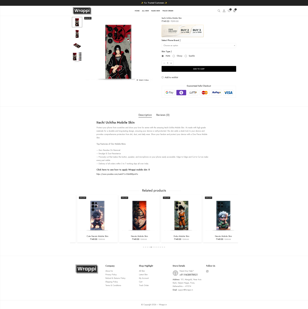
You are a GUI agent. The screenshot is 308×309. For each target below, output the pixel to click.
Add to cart (199, 69)
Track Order (144, 285)
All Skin (142, 271)
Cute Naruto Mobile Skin (91, 236)
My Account (144, 278)
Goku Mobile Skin (175, 236)
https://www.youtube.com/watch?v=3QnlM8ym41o (117, 174)
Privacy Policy (111, 274)
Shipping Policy (111, 281)
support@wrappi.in (185, 289)
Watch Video (144, 80)
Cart (140, 281)
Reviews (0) (163, 115)
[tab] (145, 114)
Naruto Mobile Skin (133, 236)
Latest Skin (143, 274)
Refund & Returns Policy (115, 278)
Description (145, 115)
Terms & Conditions (113, 285)
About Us (109, 271)
